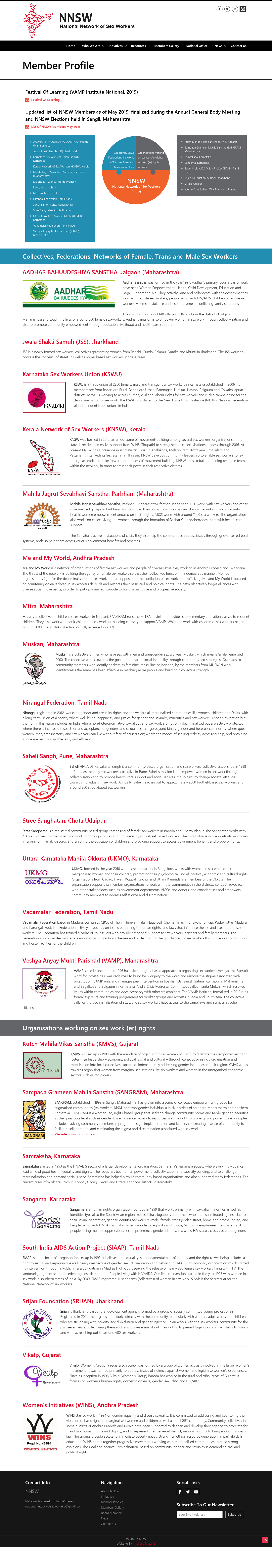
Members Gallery (166, 46)
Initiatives (107, 1496)
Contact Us (239, 46)
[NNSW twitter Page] (227, 9)
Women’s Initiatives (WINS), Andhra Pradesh (211, 189)
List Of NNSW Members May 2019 (55, 126)
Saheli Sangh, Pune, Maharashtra (53, 204)
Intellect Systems (144, 1543)
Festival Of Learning (45, 99)
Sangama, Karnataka (197, 162)
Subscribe (234, 1514)
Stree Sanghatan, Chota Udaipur (52, 210)
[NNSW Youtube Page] (235, 9)
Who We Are (91, 46)
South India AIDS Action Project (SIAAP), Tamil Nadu (212, 170)
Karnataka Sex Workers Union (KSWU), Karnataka (56, 158)
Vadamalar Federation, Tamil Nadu (54, 225)
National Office (197, 46)
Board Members (111, 1513)
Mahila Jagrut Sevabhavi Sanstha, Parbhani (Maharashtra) (59, 173)
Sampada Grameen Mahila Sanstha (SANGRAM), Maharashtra (213, 149)
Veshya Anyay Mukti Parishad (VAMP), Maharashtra (56, 233)
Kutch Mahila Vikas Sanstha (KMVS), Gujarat (211, 141)
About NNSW (110, 1491)
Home (70, 46)
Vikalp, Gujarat (193, 183)
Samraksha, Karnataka (198, 156)
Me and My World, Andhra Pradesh (54, 181)
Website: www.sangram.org (75, 1134)
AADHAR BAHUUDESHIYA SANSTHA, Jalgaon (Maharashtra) (60, 143)
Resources (138, 46)
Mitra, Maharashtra (44, 187)
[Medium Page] (243, 9)
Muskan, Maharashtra (46, 192)
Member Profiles (112, 1502)
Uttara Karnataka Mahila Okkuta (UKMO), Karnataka (57, 217)
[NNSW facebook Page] (219, 9)
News (105, 1518)
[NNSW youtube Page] (196, 1492)
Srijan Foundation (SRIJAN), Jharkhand (207, 177)
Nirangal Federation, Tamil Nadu (52, 198)
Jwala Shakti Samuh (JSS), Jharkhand (55, 151)
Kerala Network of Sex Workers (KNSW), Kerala (61, 166)
